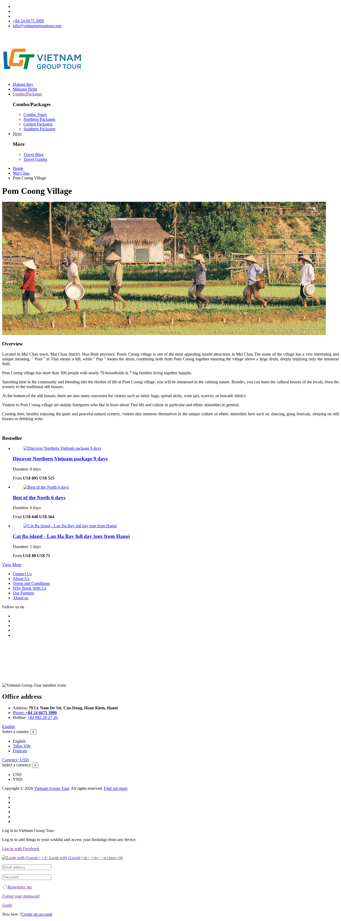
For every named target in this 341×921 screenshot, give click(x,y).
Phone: (35, 712)
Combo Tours (35, 114)
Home (18, 168)
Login (7, 905)
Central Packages (37, 124)
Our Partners (23, 593)
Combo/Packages (27, 94)
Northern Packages (39, 119)
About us (20, 598)
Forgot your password (20, 896)
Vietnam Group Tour (51, 788)
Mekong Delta (25, 89)
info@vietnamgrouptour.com (37, 25)
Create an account (36, 914)
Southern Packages (39, 129)
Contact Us (22, 574)
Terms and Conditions (31, 583)
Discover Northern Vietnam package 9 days (60, 458)
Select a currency (16, 765)
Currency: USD (15, 760)
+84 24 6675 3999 (28, 21)
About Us (21, 578)
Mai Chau (21, 173)
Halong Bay (23, 84)
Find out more (116, 788)
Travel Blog (33, 154)
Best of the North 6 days (39, 497)
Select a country (15, 731)
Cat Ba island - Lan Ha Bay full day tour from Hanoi (71, 536)
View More (11, 564)
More (17, 133)
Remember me (19, 887)
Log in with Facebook (20, 848)
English (8, 726)
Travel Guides (35, 159)
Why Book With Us (29, 588)
